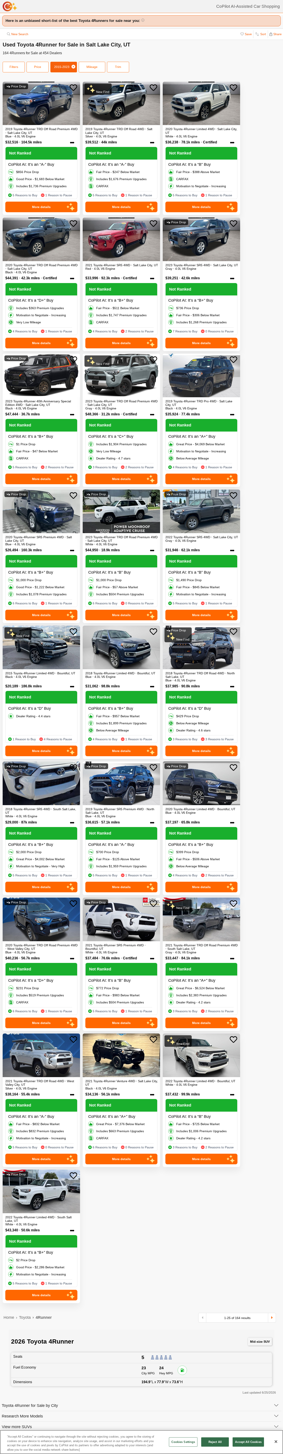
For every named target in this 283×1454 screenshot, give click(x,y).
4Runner (44, 1317)
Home (9, 1317)
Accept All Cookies (248, 1442)
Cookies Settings (183, 1442)
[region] (141, 1442)
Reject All (215, 1442)
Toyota (25, 1317)
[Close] (276, 1441)
